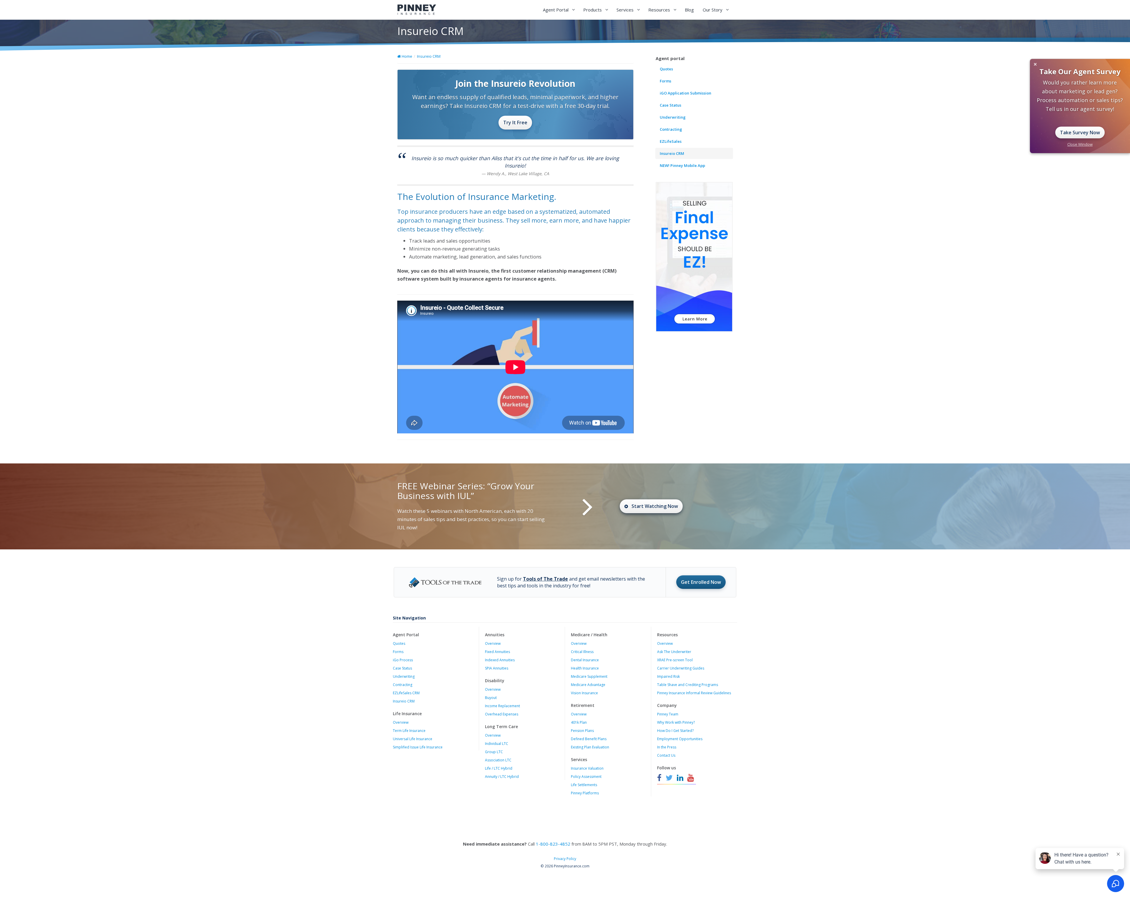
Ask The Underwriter (674, 651)
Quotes (666, 69)
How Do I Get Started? (675, 730)
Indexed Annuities (500, 659)
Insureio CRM (429, 56)
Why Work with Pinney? (676, 722)
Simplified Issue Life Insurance (418, 747)
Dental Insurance (585, 659)
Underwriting (673, 117)
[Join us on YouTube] (690, 778)
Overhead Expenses (501, 714)
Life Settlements (584, 784)
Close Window (1080, 144)
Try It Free (515, 122)
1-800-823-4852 (553, 844)
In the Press (666, 747)
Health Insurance (585, 668)
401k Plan (579, 722)
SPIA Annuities (496, 668)
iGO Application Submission (685, 93)
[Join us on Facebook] (660, 778)
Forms (665, 81)
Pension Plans (582, 730)
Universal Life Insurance (412, 738)
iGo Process (403, 659)
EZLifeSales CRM (406, 692)
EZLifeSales (671, 141)
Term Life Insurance (409, 730)
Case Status (670, 105)
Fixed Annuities (497, 651)
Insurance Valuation (587, 768)
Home (406, 56)
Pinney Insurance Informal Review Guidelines (694, 692)
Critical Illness (582, 651)
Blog (689, 10)
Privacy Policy (565, 858)
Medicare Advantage (588, 684)
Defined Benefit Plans (588, 738)
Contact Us (666, 755)
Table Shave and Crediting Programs (687, 684)
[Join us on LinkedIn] (680, 778)
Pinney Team (667, 714)
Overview (400, 722)
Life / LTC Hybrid (498, 768)
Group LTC (494, 751)
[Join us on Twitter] (669, 778)
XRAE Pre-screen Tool (675, 659)
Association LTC (498, 760)
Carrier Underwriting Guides (680, 668)
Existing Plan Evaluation (590, 747)
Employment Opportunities (679, 738)
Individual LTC (496, 743)
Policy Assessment (586, 776)
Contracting (671, 129)
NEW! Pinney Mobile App (682, 165)
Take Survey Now (1080, 132)
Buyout (491, 697)
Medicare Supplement (589, 676)
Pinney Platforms (585, 793)
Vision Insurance (584, 692)
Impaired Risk (668, 676)
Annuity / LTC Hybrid (502, 776)
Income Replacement (502, 705)
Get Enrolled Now (701, 582)
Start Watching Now (655, 506)
